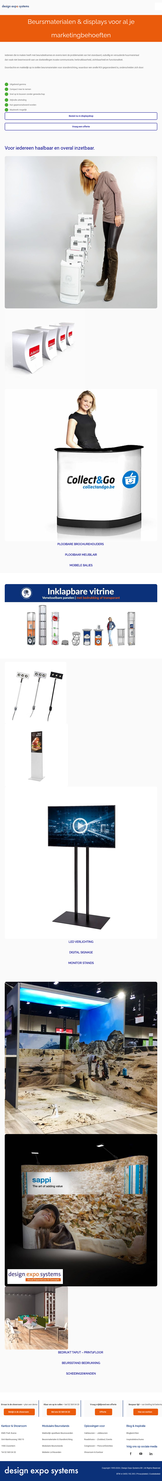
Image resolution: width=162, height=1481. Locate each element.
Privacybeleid (142, 1474)
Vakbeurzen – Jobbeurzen (96, 1433)
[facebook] (130, 1453)
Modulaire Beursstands (52, 1446)
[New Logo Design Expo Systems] (15, 6)
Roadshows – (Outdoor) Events (98, 1439)
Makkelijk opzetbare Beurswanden (57, 1433)
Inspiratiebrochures (135, 1439)
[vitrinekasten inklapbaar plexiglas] (81, 585)
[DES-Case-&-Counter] (81, 390)
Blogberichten (132, 1433)
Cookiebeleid (154, 1474)
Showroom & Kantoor (93, 1452)
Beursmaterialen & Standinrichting (57, 1439)
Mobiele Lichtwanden (51, 1452)
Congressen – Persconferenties (98, 1446)
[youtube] (141, 1453)
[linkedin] (151, 1453)
